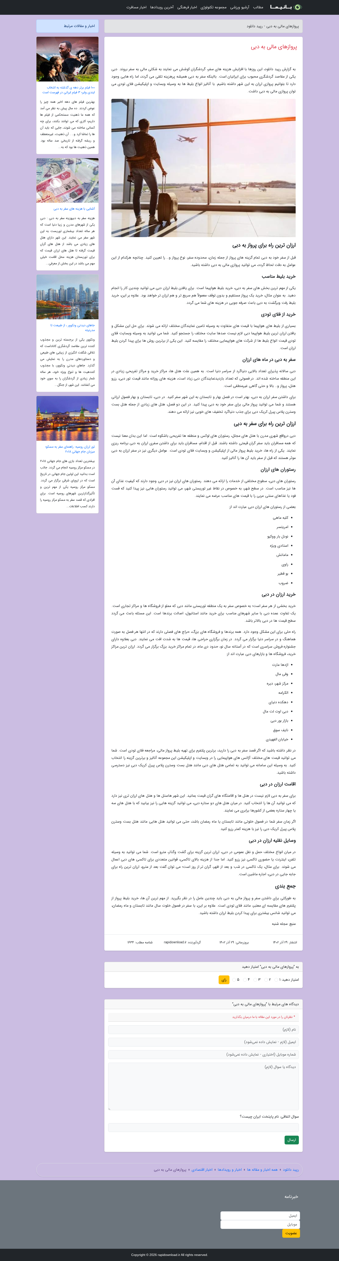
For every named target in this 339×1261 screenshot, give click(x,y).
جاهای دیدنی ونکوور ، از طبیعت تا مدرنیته (73, 328)
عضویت (291, 1233)
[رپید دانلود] (286, 7)
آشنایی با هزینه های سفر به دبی (74, 208)
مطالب (258, 7)
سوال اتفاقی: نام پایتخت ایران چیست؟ (269, 1116)
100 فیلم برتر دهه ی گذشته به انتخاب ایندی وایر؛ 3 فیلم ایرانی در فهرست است (68, 90)
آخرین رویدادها (162, 7)
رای (224, 980)
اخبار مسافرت (136, 7)
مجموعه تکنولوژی (213, 7)
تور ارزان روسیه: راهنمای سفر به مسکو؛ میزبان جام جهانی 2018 (70, 449)
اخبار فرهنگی (187, 7)
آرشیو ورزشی (239, 7)
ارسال (292, 1140)
